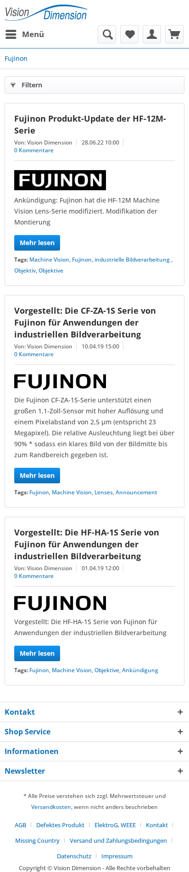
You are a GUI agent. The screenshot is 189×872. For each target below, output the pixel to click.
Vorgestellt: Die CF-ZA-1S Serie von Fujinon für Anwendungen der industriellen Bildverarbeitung (85, 322)
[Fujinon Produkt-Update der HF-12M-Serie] (94, 180)
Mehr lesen (37, 242)
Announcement (136, 492)
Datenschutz (74, 856)
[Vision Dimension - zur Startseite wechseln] (46, 13)
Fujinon (82, 259)
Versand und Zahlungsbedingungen (118, 840)
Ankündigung (140, 670)
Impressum (117, 856)
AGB (20, 825)
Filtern (32, 84)
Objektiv (25, 270)
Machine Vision (49, 259)
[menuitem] (24, 34)
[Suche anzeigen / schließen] (107, 34)
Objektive (51, 270)
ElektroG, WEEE (115, 825)
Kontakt (157, 825)
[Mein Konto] (152, 34)
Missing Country (37, 840)
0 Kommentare (34, 150)
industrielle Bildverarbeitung (132, 259)
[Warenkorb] (174, 34)
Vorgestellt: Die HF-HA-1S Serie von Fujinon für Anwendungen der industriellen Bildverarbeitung (86, 544)
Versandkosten (51, 807)
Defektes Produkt (60, 825)
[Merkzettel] (129, 34)
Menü (33, 34)
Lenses (103, 492)
